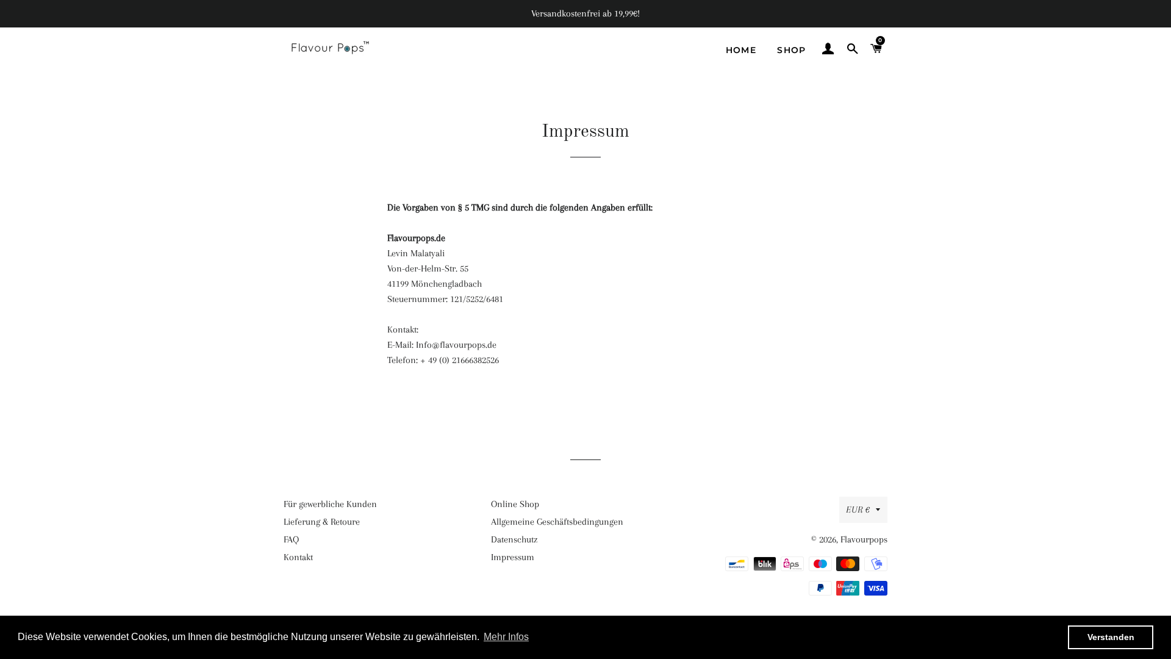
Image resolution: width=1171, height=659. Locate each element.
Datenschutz (514, 539)
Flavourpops (863, 539)
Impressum (512, 557)
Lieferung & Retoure (322, 521)
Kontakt (298, 557)
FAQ (291, 539)
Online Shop (515, 504)
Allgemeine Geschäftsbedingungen (557, 521)
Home (741, 50)
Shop (791, 50)
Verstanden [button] (1110, 637)
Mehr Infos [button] (506, 637)
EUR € (858, 509)
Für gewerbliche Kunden (330, 504)
